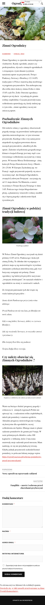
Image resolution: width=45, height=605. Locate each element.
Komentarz (8, 504)
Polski (27, 2)
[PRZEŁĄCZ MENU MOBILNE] (3, 3)
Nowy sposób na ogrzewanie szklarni (19, 473)
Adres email (8, 542)
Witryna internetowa (13, 554)
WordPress (27, 600)
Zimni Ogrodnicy (14, 45)
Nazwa (6, 531)
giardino (6, 54)
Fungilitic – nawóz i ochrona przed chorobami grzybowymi (27, 486)
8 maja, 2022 (19, 54)
